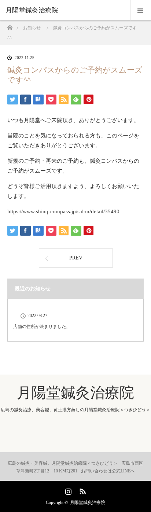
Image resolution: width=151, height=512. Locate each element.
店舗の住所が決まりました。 (41, 326)
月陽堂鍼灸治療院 (31, 10)
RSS (81, 490)
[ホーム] (9, 25)
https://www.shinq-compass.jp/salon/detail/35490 (63, 211)
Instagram (67, 490)
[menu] (140, 10)
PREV (75, 258)
